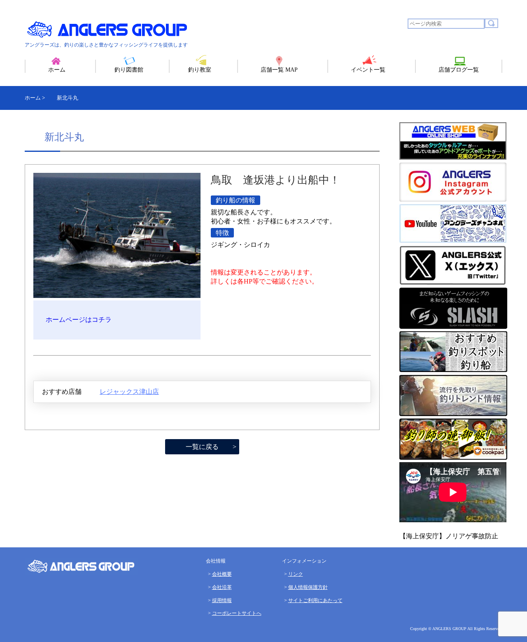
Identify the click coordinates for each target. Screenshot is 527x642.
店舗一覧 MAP (279, 70)
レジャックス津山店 (129, 391)
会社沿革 (222, 587)
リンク (295, 574)
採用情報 (222, 600)
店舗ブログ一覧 (458, 70)
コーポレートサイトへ (236, 613)
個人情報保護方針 (308, 587)
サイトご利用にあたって (315, 600)
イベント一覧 (368, 70)
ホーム (56, 70)
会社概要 (222, 574)
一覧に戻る (202, 446)
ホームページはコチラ (79, 319)
